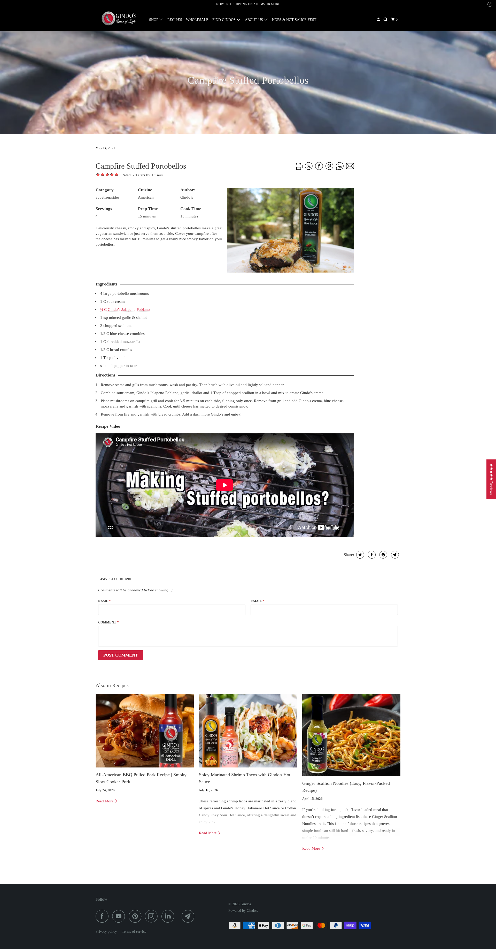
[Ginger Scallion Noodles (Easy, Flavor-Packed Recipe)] (351, 735)
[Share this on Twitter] (359, 555)
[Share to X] (309, 171)
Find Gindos (224, 20)
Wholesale (197, 20)
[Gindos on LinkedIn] (169, 916)
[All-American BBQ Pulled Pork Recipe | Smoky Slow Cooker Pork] (145, 730)
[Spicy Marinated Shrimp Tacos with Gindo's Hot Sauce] (248, 730)
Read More (105, 801)
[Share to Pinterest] (329, 171)
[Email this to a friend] (394, 555)
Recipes (174, 20)
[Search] (386, 19)
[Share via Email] (350, 171)
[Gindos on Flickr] (179, 916)
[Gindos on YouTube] (120, 916)
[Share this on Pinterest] (382, 555)
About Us (254, 20)
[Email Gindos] (189, 916)
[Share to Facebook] (319, 171)
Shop (154, 20)
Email (257, 601)
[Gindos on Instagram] (152, 916)
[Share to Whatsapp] (340, 171)
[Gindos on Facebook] (103, 916)
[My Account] (379, 19)
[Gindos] (119, 18)
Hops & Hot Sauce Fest (294, 20)
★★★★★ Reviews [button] (491, 479)
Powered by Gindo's (243, 911)
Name (104, 601)
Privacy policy (106, 931)
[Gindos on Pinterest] (136, 916)
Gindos (246, 904)
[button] (116, 176)
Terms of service (134, 931)
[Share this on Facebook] (371, 555)
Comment (108, 622)
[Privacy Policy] (119, 931)
